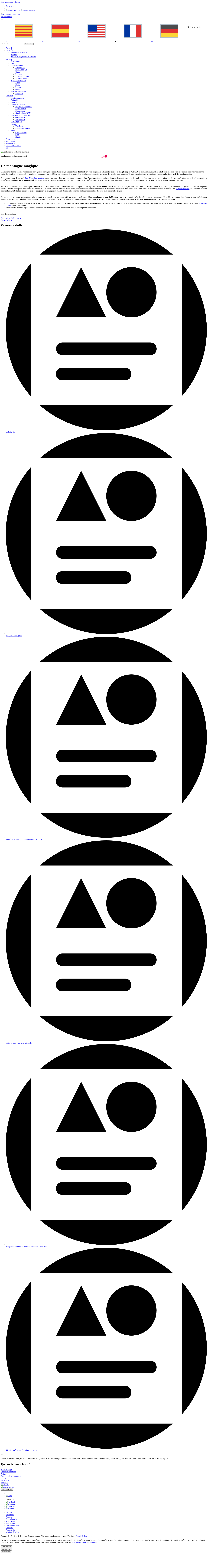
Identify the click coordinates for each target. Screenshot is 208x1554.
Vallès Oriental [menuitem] (21, 78)
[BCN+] (5, 1485)
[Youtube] (10, 1508)
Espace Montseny (183, 189)
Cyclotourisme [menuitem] (20, 133)
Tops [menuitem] (12, 63)
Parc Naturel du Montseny (35, 178)
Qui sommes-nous (13, 1526)
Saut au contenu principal (10, 2)
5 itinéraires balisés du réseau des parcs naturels (24, 839)
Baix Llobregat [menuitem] (21, 70)
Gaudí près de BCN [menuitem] (23, 113)
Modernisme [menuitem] (20, 111)
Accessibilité (10, 1530)
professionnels (6, 17)
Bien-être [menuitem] (14, 102)
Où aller (9, 1513)
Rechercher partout (195, 27)
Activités (9, 1517)
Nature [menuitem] (13, 124)
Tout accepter (6, 1549)
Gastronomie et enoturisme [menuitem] (21, 115)
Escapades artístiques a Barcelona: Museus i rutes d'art (26, 1247)
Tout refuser (6, 1552)
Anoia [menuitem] (17, 83)
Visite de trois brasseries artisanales (19, 1043)
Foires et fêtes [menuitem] (20, 109)
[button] (102, 156)
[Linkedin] (10, 1506)
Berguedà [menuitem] (19, 94)
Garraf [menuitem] (17, 72)
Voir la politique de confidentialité (84, 1542)
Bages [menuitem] (17, 85)
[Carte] (20, 10)
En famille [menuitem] (14, 100)
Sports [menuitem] (13, 130)
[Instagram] (10, 1504)
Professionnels (11, 1519)
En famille (10, 1515)
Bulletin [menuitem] (14, 55)
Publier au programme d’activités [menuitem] (23, 57)
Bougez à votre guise (14, 636)
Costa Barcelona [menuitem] (17, 65)
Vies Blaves (10, 1523)
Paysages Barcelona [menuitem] (18, 81)
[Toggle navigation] (2, 19)
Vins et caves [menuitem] (20, 120)
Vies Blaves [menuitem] (19, 126)
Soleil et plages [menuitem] (16, 122)
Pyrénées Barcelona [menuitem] (18, 91)
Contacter (9, 1528)
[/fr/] (10, 14)
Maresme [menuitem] (18, 74)
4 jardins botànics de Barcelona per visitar (21, 1450)
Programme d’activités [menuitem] (19, 52)
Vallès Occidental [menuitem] (22, 76)
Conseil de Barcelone (84, 1536)
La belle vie (10, 432)
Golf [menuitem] (17, 135)
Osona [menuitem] (17, 89)
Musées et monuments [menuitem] (23, 107)
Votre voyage (11, 1521)
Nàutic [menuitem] (17, 137)
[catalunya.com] (7, 1487)
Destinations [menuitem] (15, 61)
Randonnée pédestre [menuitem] (23, 128)
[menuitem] (9, 48)
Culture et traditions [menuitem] (18, 104)
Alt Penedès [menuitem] (20, 68)
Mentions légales (12, 1532)
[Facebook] (10, 1502)
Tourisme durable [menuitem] (17, 98)
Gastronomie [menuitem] (20, 117)
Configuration (6, 1547)
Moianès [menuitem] (18, 87)
